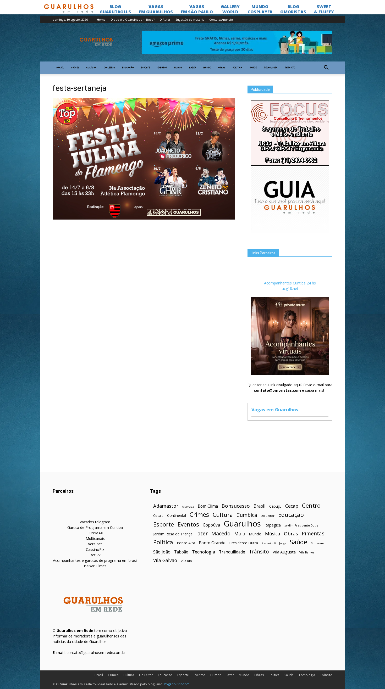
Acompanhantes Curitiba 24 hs (290, 283)
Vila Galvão (165, 560)
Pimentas (313, 533)
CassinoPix (95, 549)
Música (272, 533)
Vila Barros (306, 552)
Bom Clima (208, 506)
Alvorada (188, 506)
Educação (128, 68)
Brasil (60, 68)
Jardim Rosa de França (172, 533)
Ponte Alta (186, 542)
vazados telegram (95, 521)
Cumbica (246, 515)
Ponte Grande (212, 543)
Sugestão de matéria (189, 19)
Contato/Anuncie (221, 19)
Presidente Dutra (243, 542)
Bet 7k (95, 554)
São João (161, 551)
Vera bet (95, 543)
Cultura (91, 68)
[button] (326, 67)
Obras (221, 68)
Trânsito (290, 68)
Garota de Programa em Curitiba (95, 527)
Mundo (207, 68)
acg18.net (290, 288)
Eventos (162, 68)
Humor (178, 68)
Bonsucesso (236, 506)
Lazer (192, 68)
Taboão (181, 552)
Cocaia (158, 515)
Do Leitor (109, 68)
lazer (202, 533)
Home (101, 19)
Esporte (145, 68)
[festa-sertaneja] (144, 218)
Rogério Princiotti (177, 684)
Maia (239, 533)
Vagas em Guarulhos (274, 409)
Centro (311, 505)
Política (237, 68)
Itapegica (273, 525)
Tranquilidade (232, 552)
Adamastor (165, 506)
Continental (176, 515)
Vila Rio (186, 560)
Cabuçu (275, 506)
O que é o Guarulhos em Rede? (133, 19)
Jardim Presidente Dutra (301, 525)
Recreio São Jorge (274, 543)
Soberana (317, 543)
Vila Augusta (284, 551)
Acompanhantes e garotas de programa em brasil (95, 560)
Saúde (253, 68)
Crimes (75, 68)
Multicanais (95, 538)
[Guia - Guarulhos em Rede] (290, 230)
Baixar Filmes (95, 565)
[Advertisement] (144, 260)
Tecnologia (270, 68)
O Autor (165, 19)
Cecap (291, 506)
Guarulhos (242, 523)
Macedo (220, 533)
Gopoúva (211, 525)
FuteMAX (95, 532)
